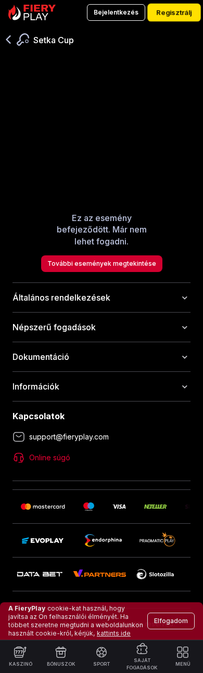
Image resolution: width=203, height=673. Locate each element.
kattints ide (114, 633)
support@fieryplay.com (69, 436)
